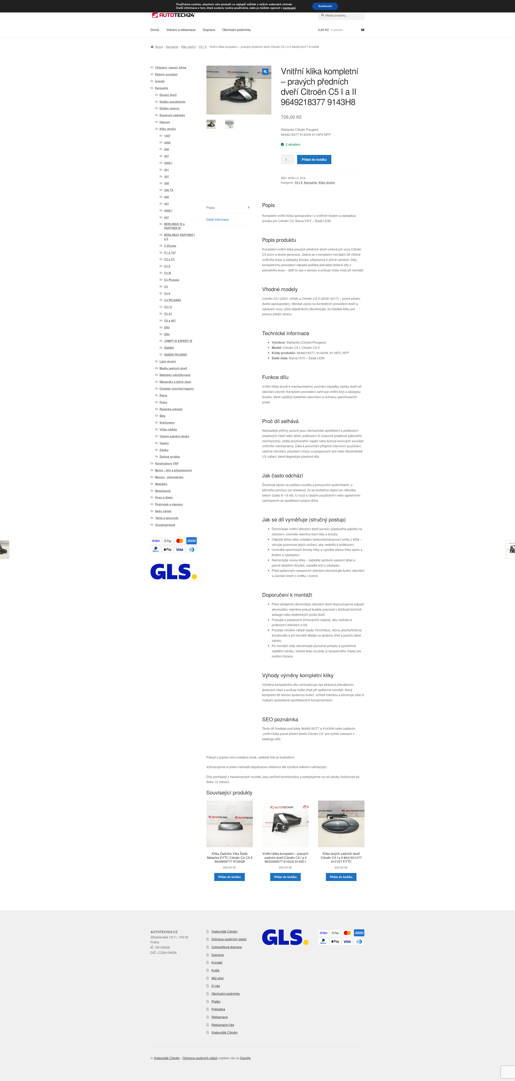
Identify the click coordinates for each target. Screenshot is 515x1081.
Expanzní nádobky (172, 115)
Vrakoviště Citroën (224, 931)
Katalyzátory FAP (166, 463)
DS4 (167, 334)
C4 (166, 286)
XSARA (169, 348)
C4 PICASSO (172, 300)
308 (166, 183)
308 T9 (168, 190)
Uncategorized (165, 525)
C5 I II (203, 47)
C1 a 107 (170, 252)
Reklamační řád (222, 1024)
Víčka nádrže (168, 429)
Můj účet (217, 978)
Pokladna (218, 1009)
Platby (215, 1001)
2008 (167, 142)
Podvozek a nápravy (169, 504)
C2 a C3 (169, 259)
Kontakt (216, 962)
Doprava (209, 29)
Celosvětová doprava (226, 947)
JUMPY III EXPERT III (178, 341)
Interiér (160, 81)
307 (166, 176)
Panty (163, 395)
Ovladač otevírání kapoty (177, 388)
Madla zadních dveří (173, 368)
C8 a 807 (170, 320)
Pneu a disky (164, 497)
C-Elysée (170, 246)
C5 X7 (168, 314)
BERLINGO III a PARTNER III (174, 226)
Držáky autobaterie (172, 102)
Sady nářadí (163, 511)
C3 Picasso (171, 280)
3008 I (168, 163)
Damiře (245, 1058)
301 (166, 170)
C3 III (167, 273)
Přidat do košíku (314, 159)
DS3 (167, 327)
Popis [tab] (210, 207)
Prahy (163, 402)
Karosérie (172, 47)
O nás (215, 985)
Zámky (164, 450)
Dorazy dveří (168, 95)
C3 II (167, 266)
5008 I (168, 210)
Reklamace (219, 1017)
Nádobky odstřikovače (175, 375)
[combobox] (341, 15)
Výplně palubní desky (174, 436)
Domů (154, 29)
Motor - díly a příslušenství (173, 470)
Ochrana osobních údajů (228, 939)
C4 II (167, 293)
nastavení (289, 8)
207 (166, 156)
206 (166, 149)
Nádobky (161, 484)
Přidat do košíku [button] (229, 877)
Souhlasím (325, 6)
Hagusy (165, 122)
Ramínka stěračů (171, 409)
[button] (265, 71)
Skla (162, 416)
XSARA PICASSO (175, 354)
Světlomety (167, 422)
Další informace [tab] (217, 219)
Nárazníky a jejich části (175, 382)
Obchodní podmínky (236, 29)
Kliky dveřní (188, 47)
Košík (215, 970)
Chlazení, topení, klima (170, 67)
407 (166, 204)
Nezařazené (163, 491)
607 (166, 217)
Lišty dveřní (168, 361)
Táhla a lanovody (167, 518)
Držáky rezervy (169, 108)
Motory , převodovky (169, 477)
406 (166, 197)
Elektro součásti (166, 74)
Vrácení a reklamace (181, 29)
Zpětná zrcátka (170, 456)
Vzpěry (164, 443)
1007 (167, 136)
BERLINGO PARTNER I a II (179, 237)
